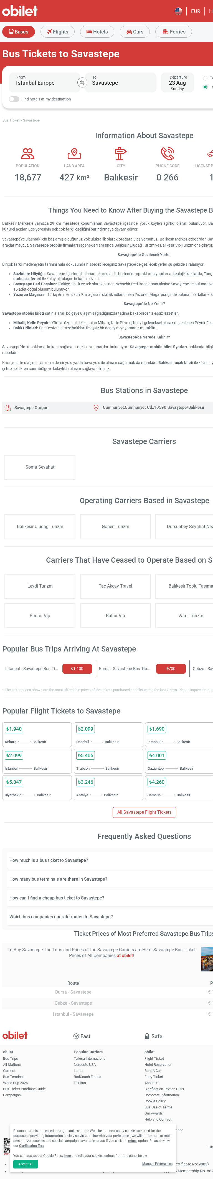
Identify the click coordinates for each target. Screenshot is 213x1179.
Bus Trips (10, 1058)
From (21, 77)
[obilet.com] (33, 15)
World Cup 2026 (15, 1083)
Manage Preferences (157, 1164)
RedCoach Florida (87, 1077)
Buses (21, 32)
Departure (178, 77)
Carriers (9, 1071)
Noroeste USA (85, 1064)
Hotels (100, 32)
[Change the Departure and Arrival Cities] (82, 82)
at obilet (125, 955)
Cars (137, 32)
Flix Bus (80, 1083)
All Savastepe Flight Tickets (144, 812)
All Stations (12, 1064)
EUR (195, 11)
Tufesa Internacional (90, 1058)
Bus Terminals (14, 1077)
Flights (60, 32)
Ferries (177, 32)
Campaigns (12, 1095)
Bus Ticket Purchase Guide (24, 1089)
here (67, 1156)
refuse (132, 1141)
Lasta (78, 1071)
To (94, 77)
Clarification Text (31, 1146)
